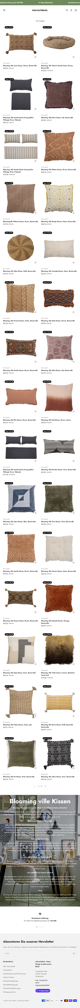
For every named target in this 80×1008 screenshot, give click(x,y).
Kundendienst (7, 970)
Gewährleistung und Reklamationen (14, 974)
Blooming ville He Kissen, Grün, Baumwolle (18, 777)
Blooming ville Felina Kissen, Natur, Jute (17, 725)
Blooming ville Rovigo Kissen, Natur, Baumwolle (58, 221)
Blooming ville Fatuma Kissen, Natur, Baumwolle (58, 571)
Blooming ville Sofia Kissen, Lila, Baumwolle (57, 370)
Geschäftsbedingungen (10, 985)
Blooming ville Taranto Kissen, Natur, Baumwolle (20, 321)
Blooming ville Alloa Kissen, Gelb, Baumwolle (19, 271)
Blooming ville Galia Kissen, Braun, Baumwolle (58, 321)
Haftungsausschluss (9, 992)
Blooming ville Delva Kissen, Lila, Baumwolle (57, 117)
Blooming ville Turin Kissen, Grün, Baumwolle (57, 521)
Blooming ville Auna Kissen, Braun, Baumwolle (20, 66)
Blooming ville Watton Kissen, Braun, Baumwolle (58, 169)
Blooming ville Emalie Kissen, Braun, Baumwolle (20, 370)
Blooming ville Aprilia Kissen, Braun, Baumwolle (20, 571)
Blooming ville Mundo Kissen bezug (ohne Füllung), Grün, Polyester (18, 170)
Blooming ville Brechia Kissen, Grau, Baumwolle (58, 469)
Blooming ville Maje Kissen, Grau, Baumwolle (19, 673)
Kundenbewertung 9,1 (68, 2)
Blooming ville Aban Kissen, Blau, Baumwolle (19, 521)
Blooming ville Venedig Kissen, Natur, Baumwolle (59, 271)
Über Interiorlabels (9, 966)
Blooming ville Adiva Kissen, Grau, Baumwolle (57, 777)
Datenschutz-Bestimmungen (12, 988)
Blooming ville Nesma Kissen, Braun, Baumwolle (20, 621)
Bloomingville (6, 63)
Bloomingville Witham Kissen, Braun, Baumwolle (20, 221)
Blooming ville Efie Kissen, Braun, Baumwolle (19, 420)
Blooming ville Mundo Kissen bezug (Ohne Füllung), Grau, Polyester (18, 118)
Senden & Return (8, 977)
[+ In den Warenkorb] (35, 57)
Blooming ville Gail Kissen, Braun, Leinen (56, 420)
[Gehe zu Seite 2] (45, 786)
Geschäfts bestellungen (10, 981)
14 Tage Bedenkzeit (37, 2)
